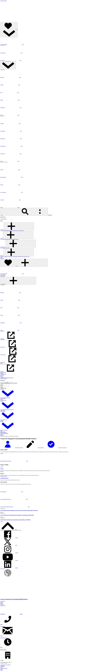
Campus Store (11, 153)
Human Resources (11, 177)
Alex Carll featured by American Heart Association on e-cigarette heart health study (17, 515)
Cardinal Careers (11, 146)
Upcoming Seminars (4, 478)
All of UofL (15, 383)
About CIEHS (2, 601)
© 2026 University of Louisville (5, 664)
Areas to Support (11, 52)
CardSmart (10, 123)
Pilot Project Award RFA (19, 447)
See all (9, 161)
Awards (1, 468)
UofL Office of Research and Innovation (15, 506)
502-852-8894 (2, 626)
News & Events (2, 568)
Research (2, 473)
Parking (10, 315)
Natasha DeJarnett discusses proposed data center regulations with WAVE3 (15, 519)
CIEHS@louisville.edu (4, 637)
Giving (1, 603)
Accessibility (2, 665)
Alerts (1, 667)
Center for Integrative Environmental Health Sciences (14, 599)
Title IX (1, 670)
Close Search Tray (3, 388)
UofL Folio (10, 199)
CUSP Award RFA (41, 447)
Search (2, 385)
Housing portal (11, 138)
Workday (10, 169)
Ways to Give (10, 60)
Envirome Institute (11, 491)
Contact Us (2, 604)
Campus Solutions (11, 192)
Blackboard (10, 77)
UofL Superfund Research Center (14, 499)
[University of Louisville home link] (47, 21)
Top (15, 529)
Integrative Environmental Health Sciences (7, 383)
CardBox (10, 300)
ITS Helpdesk (10, 107)
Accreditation (2, 666)
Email (9, 92)
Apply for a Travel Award (62, 447)
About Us (1, 453)
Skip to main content (3, 0)
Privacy (1, 669)
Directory (10, 184)
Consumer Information (3, 668)
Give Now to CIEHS (12, 44)
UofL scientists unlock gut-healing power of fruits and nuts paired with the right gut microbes (19, 510)
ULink (9, 115)
